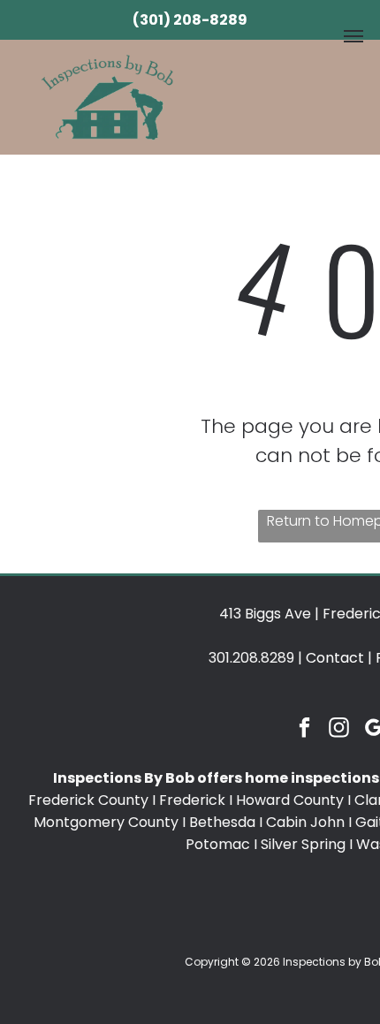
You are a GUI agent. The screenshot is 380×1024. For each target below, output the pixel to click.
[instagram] (339, 729)
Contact (335, 658)
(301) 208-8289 (190, 20)
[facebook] (305, 729)
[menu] (353, 36)
